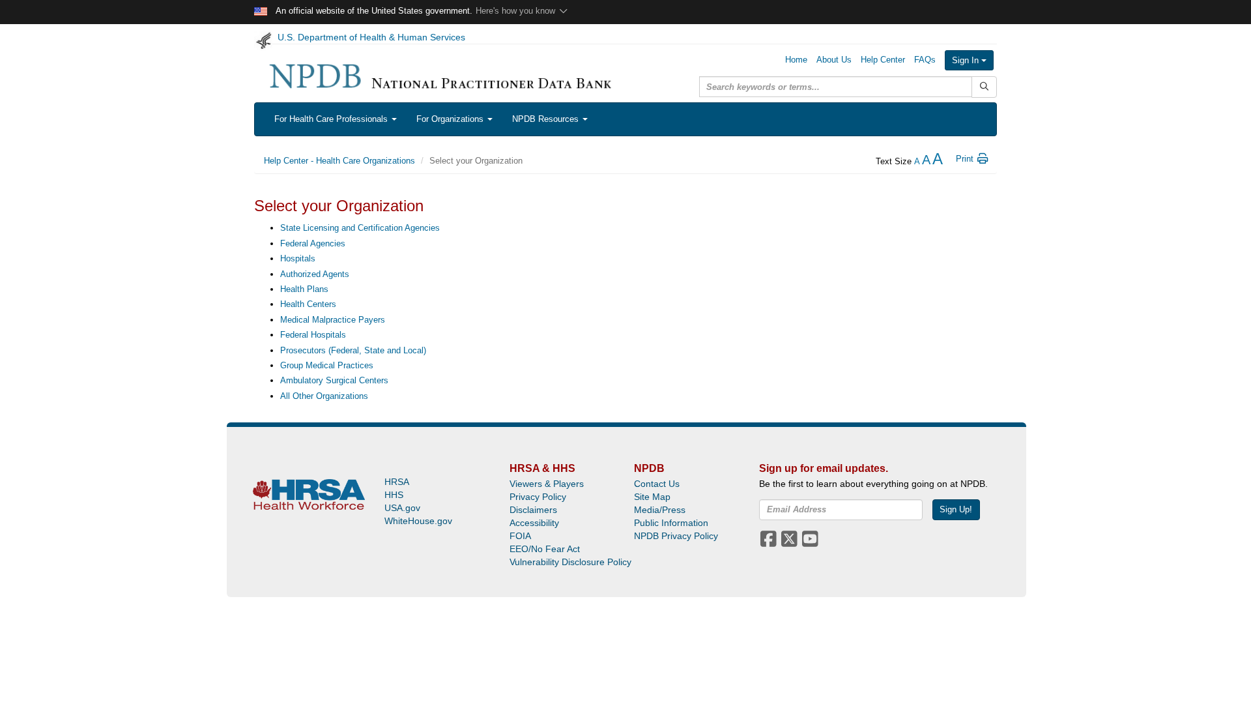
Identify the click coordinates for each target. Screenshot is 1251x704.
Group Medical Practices (326, 365)
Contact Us (657, 483)
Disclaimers (533, 510)
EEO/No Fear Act (545, 549)
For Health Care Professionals (332, 119)
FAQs (925, 60)
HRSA (396, 482)
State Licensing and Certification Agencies (360, 228)
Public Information (671, 523)
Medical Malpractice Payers (332, 320)
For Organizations (451, 119)
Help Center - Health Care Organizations (339, 161)
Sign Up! (956, 509)
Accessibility (534, 523)
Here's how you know (517, 11)
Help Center (883, 60)
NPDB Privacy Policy (676, 536)
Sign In (966, 60)
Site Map (652, 496)
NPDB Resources (546, 119)
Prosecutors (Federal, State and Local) (353, 350)
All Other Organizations (324, 396)
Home (796, 60)
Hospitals (297, 258)
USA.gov (402, 508)
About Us (834, 60)
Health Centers (308, 304)
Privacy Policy (538, 496)
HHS (393, 495)
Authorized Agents (314, 274)
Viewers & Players (547, 483)
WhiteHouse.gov (418, 521)
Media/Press (659, 510)
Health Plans (304, 289)
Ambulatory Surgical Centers (334, 380)
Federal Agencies (312, 243)
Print (966, 159)
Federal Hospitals (313, 335)
